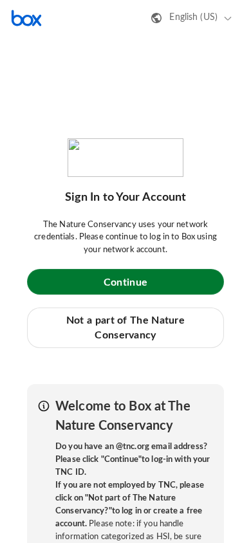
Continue (125, 282)
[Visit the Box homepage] (26, 18)
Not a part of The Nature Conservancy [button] (125, 327)
